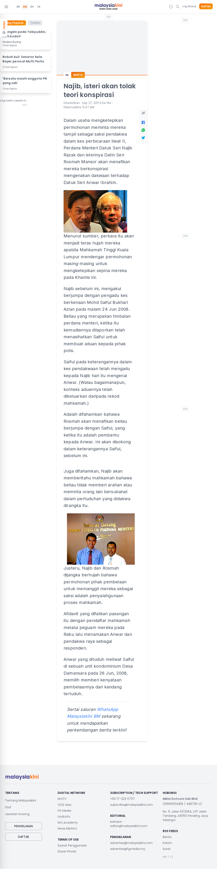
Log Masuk (189, 6)
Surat (167, 849)
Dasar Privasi (67, 851)
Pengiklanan (23, 826)
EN (18, 6)
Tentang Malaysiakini (20, 800)
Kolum (167, 843)
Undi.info (64, 816)
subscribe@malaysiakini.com (131, 805)
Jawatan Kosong (17, 814)
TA (38, 6)
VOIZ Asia (64, 805)
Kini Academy (68, 822)
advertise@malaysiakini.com (131, 843)
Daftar (206, 6)
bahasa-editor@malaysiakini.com (128, 824)
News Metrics (67, 828)
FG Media (64, 811)
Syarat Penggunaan (72, 845)
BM (25, 6)
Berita (167, 837)
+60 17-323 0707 (122, 799)
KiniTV (62, 799)
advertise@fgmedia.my (127, 849)
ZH (31, 6)
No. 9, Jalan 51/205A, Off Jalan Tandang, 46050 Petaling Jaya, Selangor (185, 815)
